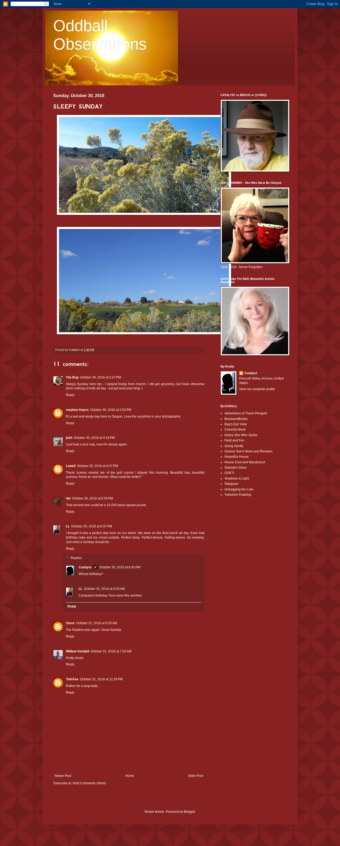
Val (68, 498)
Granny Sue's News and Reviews (248, 451)
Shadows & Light (236, 478)
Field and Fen (234, 440)
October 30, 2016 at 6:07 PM (97, 466)
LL (68, 526)
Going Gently (233, 446)
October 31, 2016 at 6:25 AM (96, 623)
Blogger (189, 812)
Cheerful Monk (235, 429)
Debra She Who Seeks (240, 435)
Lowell (70, 466)
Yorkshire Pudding (237, 495)
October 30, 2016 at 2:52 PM (110, 410)
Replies (76, 558)
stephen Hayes (77, 410)
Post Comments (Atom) (89, 783)
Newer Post (62, 776)
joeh (69, 438)
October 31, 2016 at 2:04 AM (104, 589)
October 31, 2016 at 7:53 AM (111, 651)
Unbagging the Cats (238, 489)
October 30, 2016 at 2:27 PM (100, 377)
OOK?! (229, 473)
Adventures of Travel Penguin (245, 413)
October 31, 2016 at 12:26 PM (101, 679)
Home (129, 776)
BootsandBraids (236, 419)
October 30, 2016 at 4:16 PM (94, 438)
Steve (70, 623)
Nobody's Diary (235, 467)
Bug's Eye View (235, 424)
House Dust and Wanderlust (244, 462)
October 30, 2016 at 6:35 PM (92, 498)
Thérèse (72, 679)
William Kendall (77, 651)
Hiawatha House (236, 457)
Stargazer (231, 484)
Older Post (195, 776)
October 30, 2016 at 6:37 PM (91, 526)
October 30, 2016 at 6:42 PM (119, 567)
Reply (70, 395)
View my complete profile (257, 389)
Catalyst (85, 567)
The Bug (72, 377)
